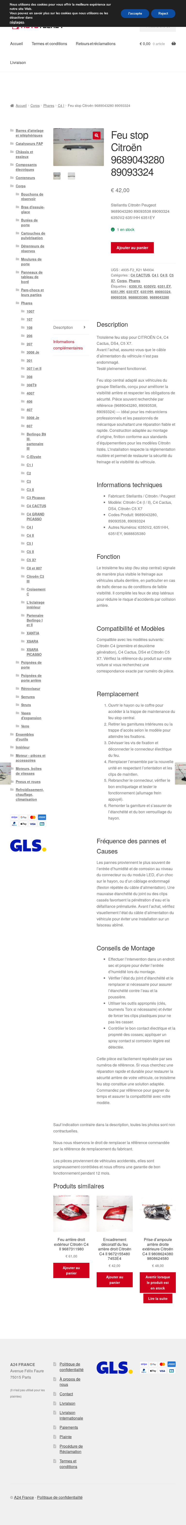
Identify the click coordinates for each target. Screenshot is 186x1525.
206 (29, 335)
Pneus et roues (28, 781)
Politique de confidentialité (72, 1366)
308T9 (32, 384)
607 (29, 425)
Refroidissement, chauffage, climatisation (30, 794)
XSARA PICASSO (34, 652)
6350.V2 (135, 286)
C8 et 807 (34, 568)
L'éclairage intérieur (36, 604)
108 (29, 327)
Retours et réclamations (96, 43)
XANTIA (33, 633)
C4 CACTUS (140, 275)
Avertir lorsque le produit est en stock (158, 1282)
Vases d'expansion (31, 715)
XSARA (32, 641)
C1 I (30, 464)
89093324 (162, 291)
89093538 (118, 297)
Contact (66, 1394)
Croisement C (36, 591)
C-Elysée (34, 456)
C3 (29, 481)
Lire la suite (158, 1298)
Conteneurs (25, 177)
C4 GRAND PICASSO (35, 516)
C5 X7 (31, 559)
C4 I (61, 105)
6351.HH (117, 291)
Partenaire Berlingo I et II (35, 620)
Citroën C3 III (35, 579)
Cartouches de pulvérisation (33, 235)
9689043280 (159, 297)
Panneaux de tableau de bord (32, 277)
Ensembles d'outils (25, 737)
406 (29, 401)
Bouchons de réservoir (32, 196)
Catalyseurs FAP (29, 143)
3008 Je (33, 352)
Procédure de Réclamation (71, 1448)
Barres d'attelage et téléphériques (30, 133)
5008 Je (33, 417)
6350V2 (150, 286)
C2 (29, 473)
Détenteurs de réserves (32, 248)
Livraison (18, 62)
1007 (30, 311)
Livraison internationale (71, 1415)
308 (29, 376)
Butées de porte (29, 222)
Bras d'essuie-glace (33, 209)
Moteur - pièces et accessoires (31, 758)
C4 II (163, 275)
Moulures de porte (31, 261)
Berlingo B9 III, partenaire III (36, 441)
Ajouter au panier (132, 247)
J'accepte (135, 13)
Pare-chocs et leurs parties (32, 292)
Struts (26, 704)
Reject (163, 13)
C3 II (30, 489)
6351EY (132, 291)
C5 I (30, 543)
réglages (17, 22)
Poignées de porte (31, 665)
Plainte (66, 1436)
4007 (30, 393)
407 (29, 409)
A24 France (24, 1497)
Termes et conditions (49, 43)
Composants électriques (26, 167)
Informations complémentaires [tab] (68, 345)
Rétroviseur (30, 688)
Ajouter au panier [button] (71, 1270)
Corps (35, 105)
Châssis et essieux (24, 154)
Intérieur (23, 747)
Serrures (28, 696)
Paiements (69, 1427)
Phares (48, 105)
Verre (25, 726)
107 (29, 319)
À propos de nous (70, 1381)
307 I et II (34, 368)
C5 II (30, 551)
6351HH (146, 291)
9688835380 (138, 297)
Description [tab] (63, 327)
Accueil (16, 43)
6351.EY (164, 286)
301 (29, 360)
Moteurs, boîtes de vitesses (29, 771)
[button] (97, 135)
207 (29, 343)
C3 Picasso (36, 497)
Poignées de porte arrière (31, 678)
